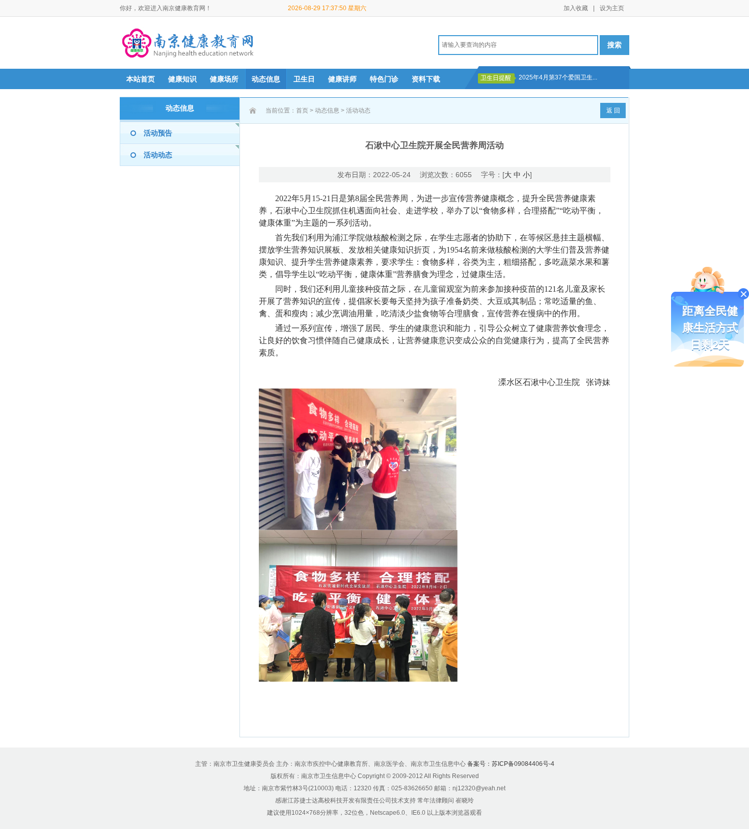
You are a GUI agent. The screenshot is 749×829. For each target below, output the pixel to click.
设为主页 (612, 8)
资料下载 (426, 79)
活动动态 (158, 155)
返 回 (613, 110)
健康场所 (224, 79)
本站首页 (140, 79)
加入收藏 (576, 8)
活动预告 (158, 133)
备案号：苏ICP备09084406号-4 (510, 763)
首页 (302, 110)
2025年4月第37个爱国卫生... (558, 77)
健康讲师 (342, 79)
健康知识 (182, 79)
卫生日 (304, 79)
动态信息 (266, 79)
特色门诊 (384, 79)
